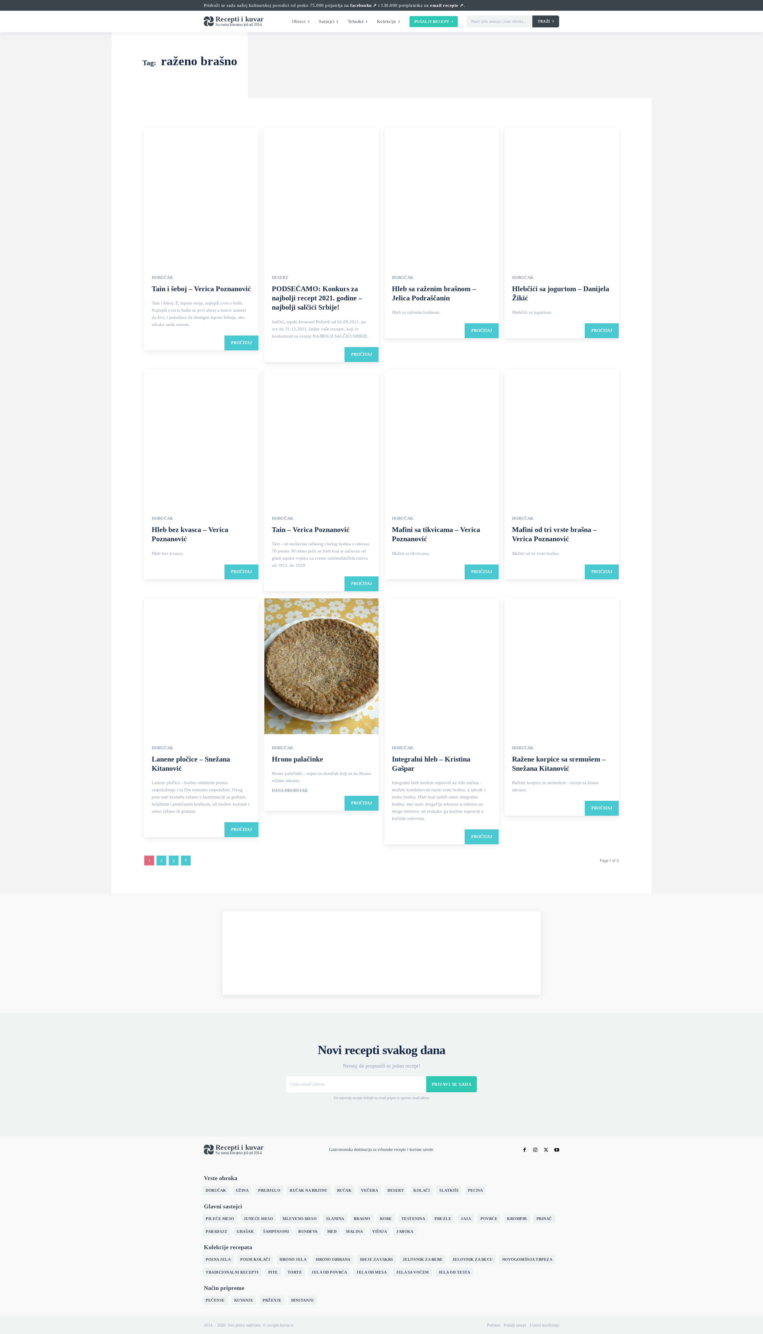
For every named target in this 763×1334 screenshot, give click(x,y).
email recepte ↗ (447, 5)
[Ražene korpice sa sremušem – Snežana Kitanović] (562, 666)
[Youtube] (556, 1149)
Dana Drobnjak (290, 791)
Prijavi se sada (452, 1084)
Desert (280, 278)
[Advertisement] (381, 953)
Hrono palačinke (297, 759)
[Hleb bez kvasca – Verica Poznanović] (201, 437)
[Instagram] (535, 1149)
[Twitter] (546, 1149)
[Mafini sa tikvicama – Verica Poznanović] (441, 437)
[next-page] (186, 860)
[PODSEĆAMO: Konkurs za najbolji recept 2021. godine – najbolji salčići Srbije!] (321, 196)
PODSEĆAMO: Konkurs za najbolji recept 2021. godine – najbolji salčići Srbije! (317, 298)
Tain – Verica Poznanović (311, 529)
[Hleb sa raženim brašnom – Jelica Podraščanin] (441, 196)
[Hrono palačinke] (321, 666)
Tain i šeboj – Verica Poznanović (201, 289)
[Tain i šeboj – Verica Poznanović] (201, 196)
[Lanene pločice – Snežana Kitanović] (201, 666)
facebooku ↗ (363, 5)
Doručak (162, 278)
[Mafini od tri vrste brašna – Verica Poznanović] (562, 437)
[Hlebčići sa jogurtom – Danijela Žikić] (562, 196)
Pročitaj (241, 343)
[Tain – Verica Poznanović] (321, 437)
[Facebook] (524, 1149)
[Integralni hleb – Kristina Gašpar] (441, 666)
